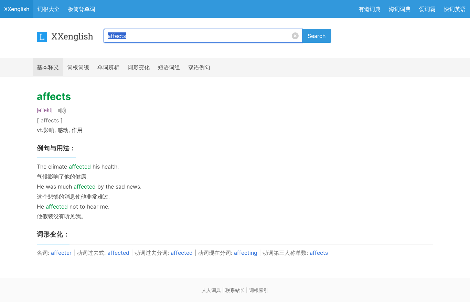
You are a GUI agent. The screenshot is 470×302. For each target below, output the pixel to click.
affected (118, 252)
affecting (245, 252)
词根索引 (258, 290)
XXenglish (16, 9)
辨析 (108, 67)
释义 (48, 67)
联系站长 (235, 290)
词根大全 (49, 9)
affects (319, 252)
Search (316, 35)
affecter (61, 252)
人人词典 (211, 290)
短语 (169, 67)
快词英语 (455, 9)
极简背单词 (81, 9)
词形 (139, 67)
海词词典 (400, 9)
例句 (199, 67)
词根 (78, 67)
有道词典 (370, 9)
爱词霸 (427, 9)
